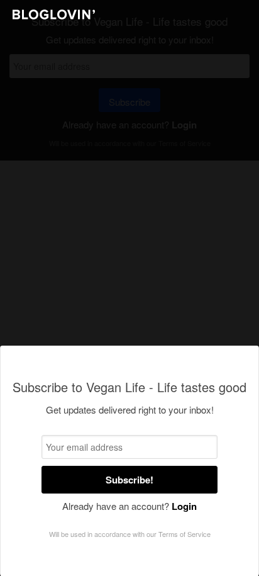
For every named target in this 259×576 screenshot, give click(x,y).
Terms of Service (184, 534)
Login (184, 506)
